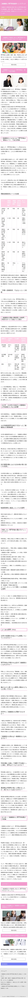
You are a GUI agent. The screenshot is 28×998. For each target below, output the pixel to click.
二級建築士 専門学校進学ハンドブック (13, 3)
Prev (2, 25)
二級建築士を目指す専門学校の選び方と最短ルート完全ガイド (13, 975)
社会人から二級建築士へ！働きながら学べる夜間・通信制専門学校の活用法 (13, 983)
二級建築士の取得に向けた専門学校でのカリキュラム (14, 890)
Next (26, 25)
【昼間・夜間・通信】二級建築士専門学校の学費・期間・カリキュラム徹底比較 (13, 979)
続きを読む (14, 64)
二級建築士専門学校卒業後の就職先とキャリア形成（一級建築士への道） (13, 987)
